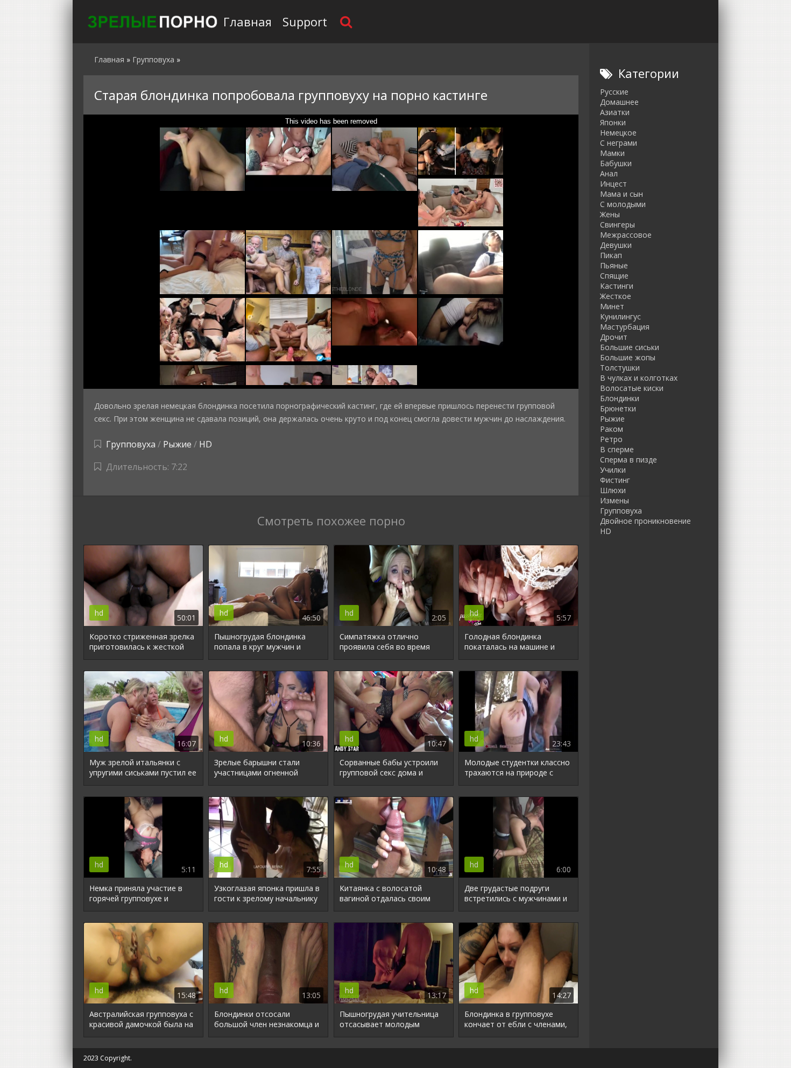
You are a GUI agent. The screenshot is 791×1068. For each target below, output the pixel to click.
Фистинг (615, 480)
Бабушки (616, 163)
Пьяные (614, 265)
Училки (613, 470)
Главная (247, 21)
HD (205, 444)
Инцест (613, 184)
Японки (613, 122)
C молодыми (623, 204)
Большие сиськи (629, 347)
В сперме (617, 449)
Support (304, 21)
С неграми (618, 143)
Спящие (614, 275)
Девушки (616, 245)
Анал (609, 173)
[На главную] (150, 21)
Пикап (611, 255)
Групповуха (131, 444)
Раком (611, 429)
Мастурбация (624, 327)
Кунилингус (620, 316)
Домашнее (619, 102)
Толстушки (620, 367)
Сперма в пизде (628, 459)
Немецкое (618, 132)
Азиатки (615, 112)
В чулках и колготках (638, 378)
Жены (610, 214)
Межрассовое (626, 235)
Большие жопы (627, 357)
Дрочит (613, 337)
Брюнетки (618, 408)
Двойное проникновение (645, 521)
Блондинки (619, 398)
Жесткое (615, 296)
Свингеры (617, 224)
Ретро (611, 439)
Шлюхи (613, 490)
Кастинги (616, 286)
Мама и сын (621, 194)
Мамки (612, 153)
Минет (612, 306)
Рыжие (177, 444)
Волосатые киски (631, 388)
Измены (614, 500)
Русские (614, 92)
